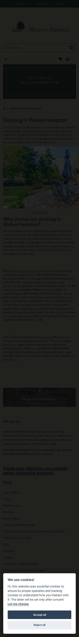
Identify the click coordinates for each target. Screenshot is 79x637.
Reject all (39, 624)
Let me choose (18, 604)
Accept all (39, 614)
